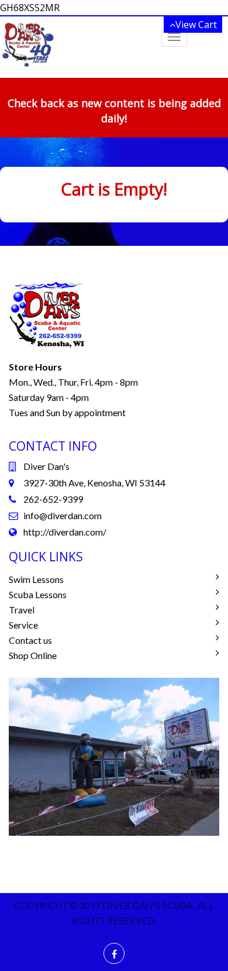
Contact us (30, 640)
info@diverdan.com (62, 515)
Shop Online (33, 655)
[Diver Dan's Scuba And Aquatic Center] (28, 44)
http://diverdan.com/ (64, 531)
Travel (21, 609)
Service (23, 624)
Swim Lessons (36, 579)
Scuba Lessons (38, 594)
